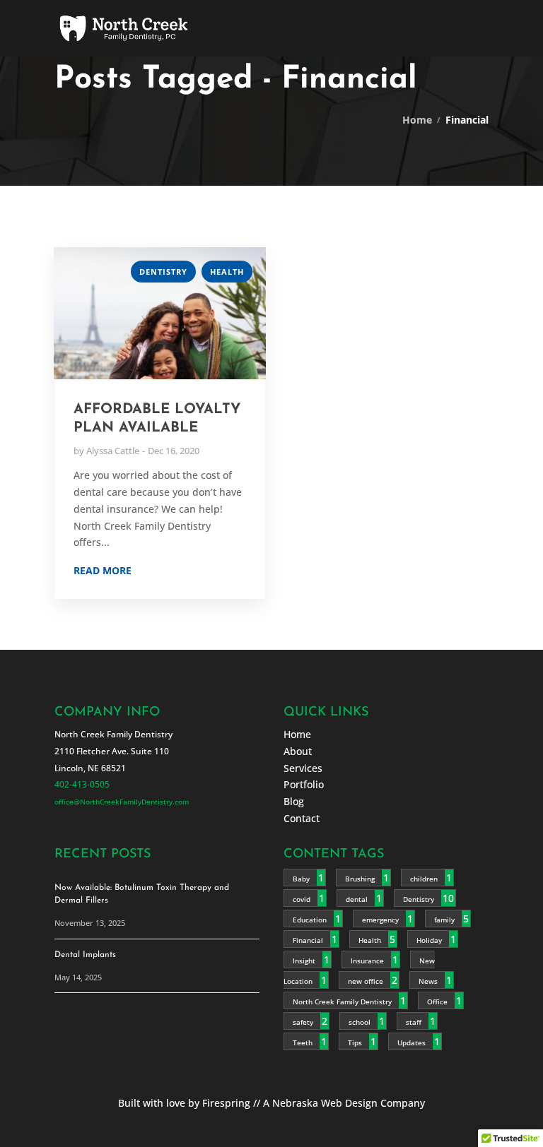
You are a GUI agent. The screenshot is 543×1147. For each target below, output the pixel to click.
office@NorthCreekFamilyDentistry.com (121, 801)
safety (303, 1021)
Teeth (303, 1042)
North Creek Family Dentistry (342, 1001)
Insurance (367, 960)
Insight (304, 960)
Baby (301, 878)
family (444, 919)
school (359, 1021)
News (428, 980)
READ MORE (103, 570)
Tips (355, 1042)
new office (365, 980)
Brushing (360, 878)
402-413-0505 (82, 784)
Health (227, 271)
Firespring (226, 1102)
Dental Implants (85, 954)
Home (417, 119)
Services (303, 767)
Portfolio (304, 783)
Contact (302, 817)
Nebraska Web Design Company (348, 1102)
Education (310, 919)
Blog (294, 800)
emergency (380, 919)
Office (437, 1001)
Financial (308, 939)
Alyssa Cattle (112, 450)
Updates (411, 1042)
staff (413, 1021)
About (298, 750)
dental (357, 898)
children (424, 878)
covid (301, 898)
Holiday (429, 939)
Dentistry (163, 271)
